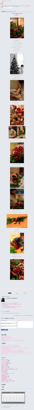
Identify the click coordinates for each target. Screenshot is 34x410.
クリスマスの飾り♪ (5, 305)
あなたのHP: (3, 326)
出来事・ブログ (3, 365)
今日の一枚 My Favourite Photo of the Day (8, 369)
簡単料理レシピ (3, 6)
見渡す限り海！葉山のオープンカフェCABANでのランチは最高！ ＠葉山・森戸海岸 (14, 348)
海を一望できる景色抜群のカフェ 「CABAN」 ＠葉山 (10, 347)
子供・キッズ (3, 364)
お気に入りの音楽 (4, 374)
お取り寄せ (3, 371)
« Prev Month (4, 402)
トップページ (2, 5)
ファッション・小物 (8, 6)
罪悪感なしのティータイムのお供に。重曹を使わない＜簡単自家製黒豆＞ (13, 340)
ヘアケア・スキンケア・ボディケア (7, 373)
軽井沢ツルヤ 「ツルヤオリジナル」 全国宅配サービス (10, 345)
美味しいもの (3, 370)
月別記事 (2, 386)
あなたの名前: (3, 320)
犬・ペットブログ (4, 381)
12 (13, 397)
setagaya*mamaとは (9, 5)
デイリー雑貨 (3, 372)
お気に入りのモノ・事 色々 (6, 368)
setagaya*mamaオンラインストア (17, 5)
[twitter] (1, 3)
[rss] (2, 4)
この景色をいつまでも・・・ (6, 339)
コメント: (19, 320)
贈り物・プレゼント (4, 367)
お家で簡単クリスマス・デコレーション (8, 11)
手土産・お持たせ (4, 366)
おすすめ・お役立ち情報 (5, 363)
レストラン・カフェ (13, 6)
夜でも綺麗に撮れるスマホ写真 (6, 336)
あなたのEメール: (6, 323)
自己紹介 (6, 5)
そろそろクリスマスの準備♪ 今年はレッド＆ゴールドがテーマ (11, 306)
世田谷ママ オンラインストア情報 (25, 5)
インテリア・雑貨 (3, 311)
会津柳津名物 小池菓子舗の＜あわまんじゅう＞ (9, 338)
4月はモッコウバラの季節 (5, 337)
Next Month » (22, 402)
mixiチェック (17, 293)
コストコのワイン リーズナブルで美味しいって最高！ (10, 346)
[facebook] (0, 3)
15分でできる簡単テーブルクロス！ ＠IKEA (9, 307)
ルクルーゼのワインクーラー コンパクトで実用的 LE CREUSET (23, 315)
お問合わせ (17, 6)
